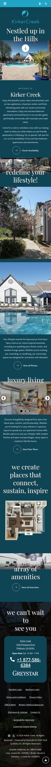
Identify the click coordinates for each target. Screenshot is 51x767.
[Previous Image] (4, 398)
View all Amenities (30, 587)
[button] (41, 3)
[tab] (21, 411)
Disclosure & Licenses (18, 712)
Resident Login (16, 689)
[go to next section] (25, 48)
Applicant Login (33, 689)
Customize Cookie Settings (25, 726)
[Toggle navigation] (5, 3)
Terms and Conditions (16, 697)
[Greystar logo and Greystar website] (25, 673)
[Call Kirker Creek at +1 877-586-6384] (46, 3)
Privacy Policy (36, 697)
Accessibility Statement (24, 719)
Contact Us (35, 712)
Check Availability (30, 150)
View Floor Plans (30, 449)
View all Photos (30, 365)
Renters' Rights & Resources (32, 704)
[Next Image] (47, 398)
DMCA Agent (11, 704)
